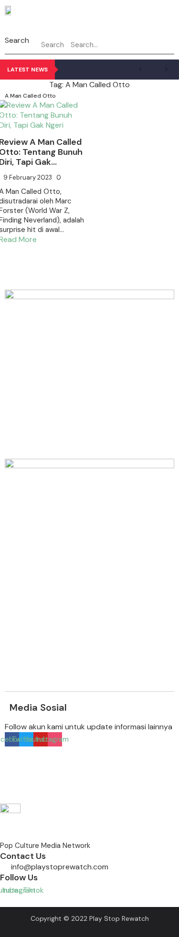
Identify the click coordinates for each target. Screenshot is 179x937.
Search (17, 40)
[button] (110, 24)
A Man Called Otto (30, 96)
